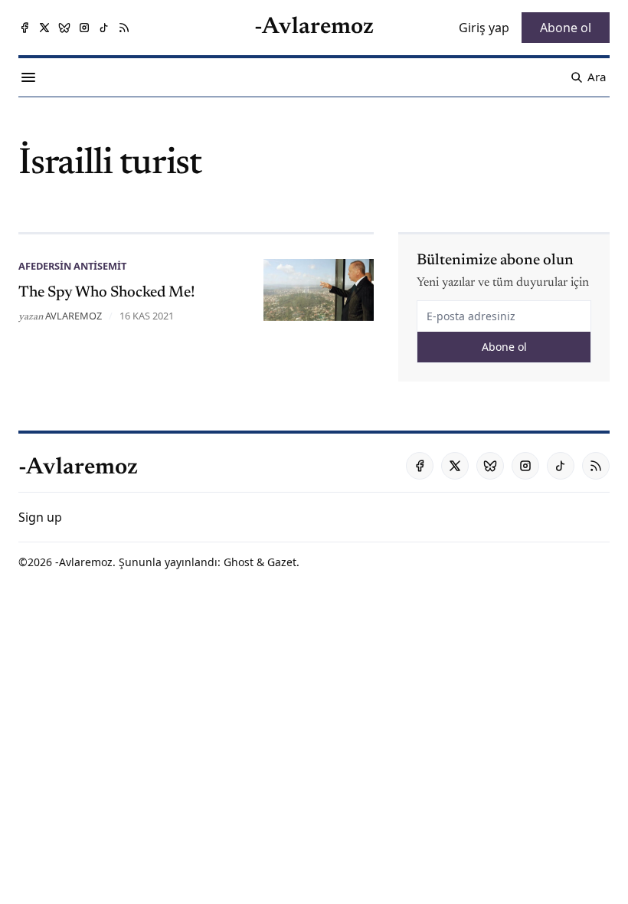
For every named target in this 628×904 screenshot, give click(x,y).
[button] (40, 517)
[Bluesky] (64, 27)
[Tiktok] (104, 27)
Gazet (281, 562)
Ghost (238, 562)
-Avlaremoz (84, 562)
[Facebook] (24, 27)
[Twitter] (44, 27)
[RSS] (124, 27)
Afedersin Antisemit (72, 266)
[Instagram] (84, 27)
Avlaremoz (73, 316)
